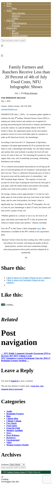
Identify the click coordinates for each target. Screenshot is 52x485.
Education (10, 21)
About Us (16, 16)
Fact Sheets (11, 423)
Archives (5, 464)
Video (9, 442)
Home (9, 3)
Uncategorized (12, 440)
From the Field (13, 428)
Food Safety (11, 426)
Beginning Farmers (15, 414)
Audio (9, 411)
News (8, 6)
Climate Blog (12, 418)
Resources (11, 438)
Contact (15, 18)
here (39, 228)
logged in (14, 381)
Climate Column (13, 421)
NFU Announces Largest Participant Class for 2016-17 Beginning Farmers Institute (25, 359)
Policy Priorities (18, 13)
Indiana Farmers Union (16, 472)
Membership (11, 28)
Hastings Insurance (20, 35)
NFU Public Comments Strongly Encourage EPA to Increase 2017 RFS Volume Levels (25, 354)
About (9, 11)
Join (13, 30)
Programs (16, 25)
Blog (8, 416)
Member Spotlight (14, 430)
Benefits (15, 33)
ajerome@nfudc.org (9, 109)
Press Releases (31, 93)
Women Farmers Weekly (17, 445)
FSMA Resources (19, 23)
